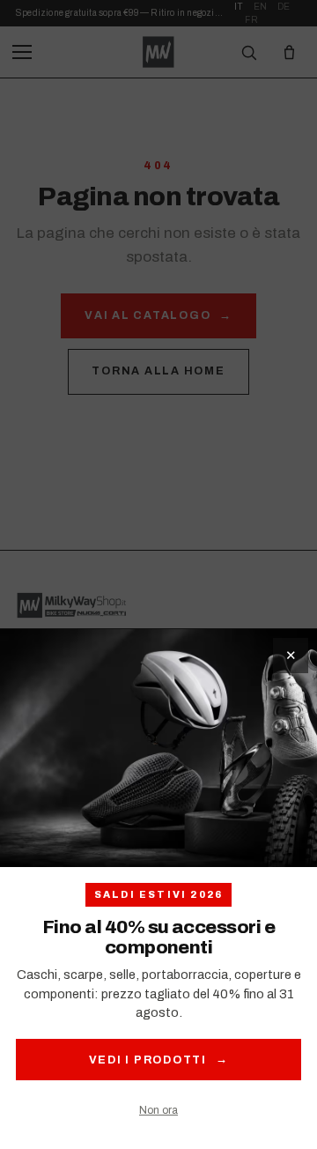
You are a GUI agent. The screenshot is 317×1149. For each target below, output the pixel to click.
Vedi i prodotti (159, 1059)
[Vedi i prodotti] (158, 748)
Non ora (158, 1110)
